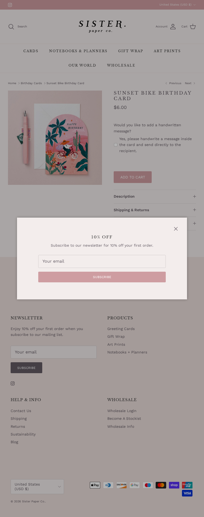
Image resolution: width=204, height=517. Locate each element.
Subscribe (102, 277)
